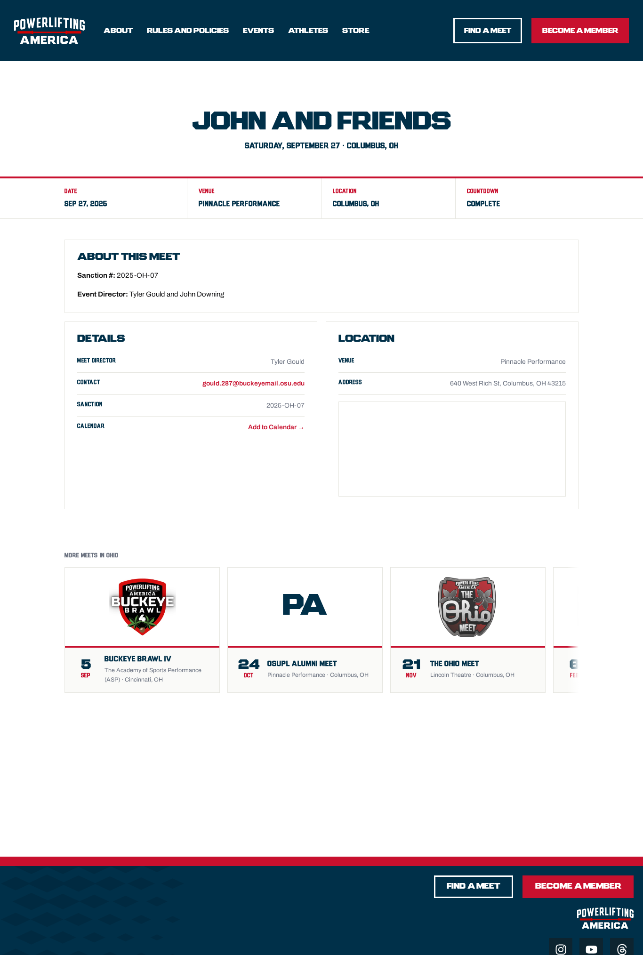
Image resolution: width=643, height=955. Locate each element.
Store (355, 30)
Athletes (308, 30)
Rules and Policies (188, 30)
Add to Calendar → (276, 427)
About (118, 30)
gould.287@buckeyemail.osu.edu (253, 383)
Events (258, 30)
